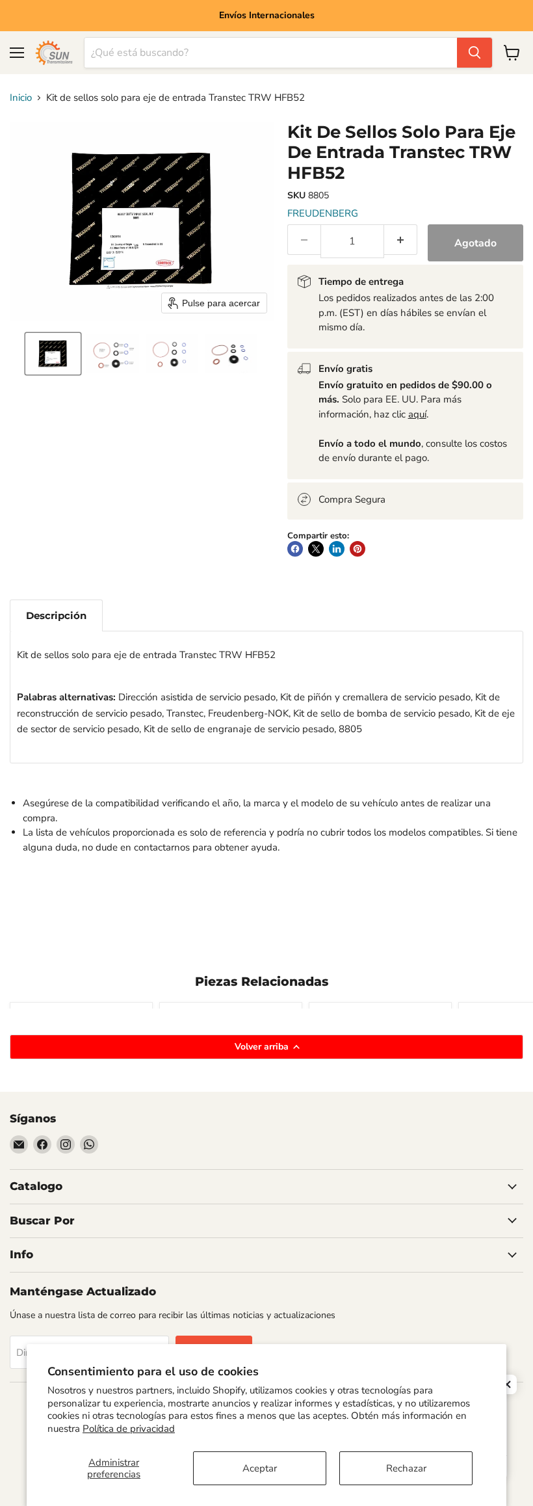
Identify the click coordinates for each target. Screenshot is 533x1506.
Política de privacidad (129, 1428)
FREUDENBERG (322, 213)
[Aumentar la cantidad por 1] (400, 239)
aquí (417, 414)
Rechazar (406, 1468)
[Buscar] (474, 53)
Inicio (21, 97)
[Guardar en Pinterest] (357, 549)
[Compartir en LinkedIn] (336, 549)
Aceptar (259, 1468)
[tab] (56, 615)
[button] (53, 354)
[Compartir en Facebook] (295, 549)
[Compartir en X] (316, 549)
